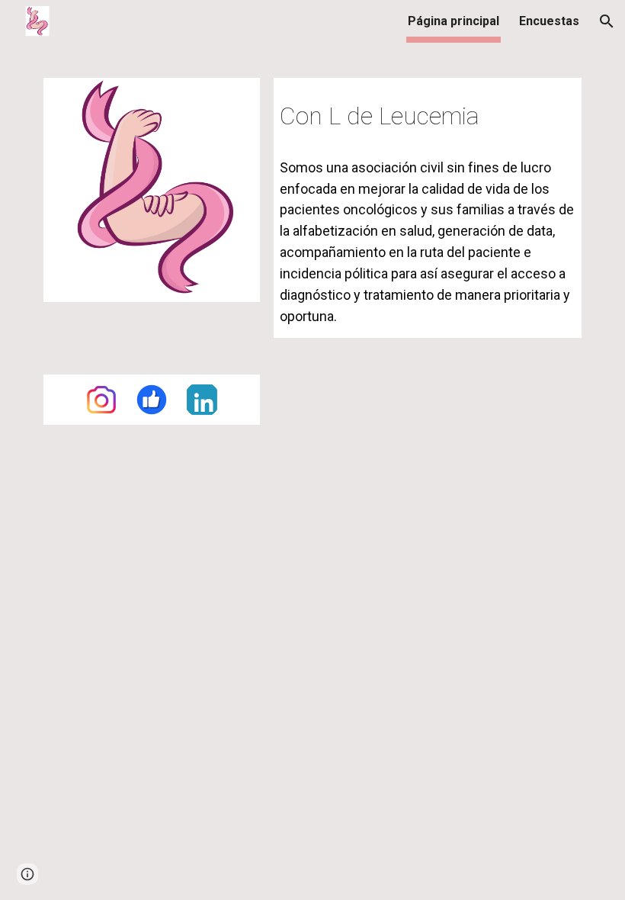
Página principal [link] (453, 21)
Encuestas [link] (549, 21)
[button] (606, 21)
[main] (428, 112)
